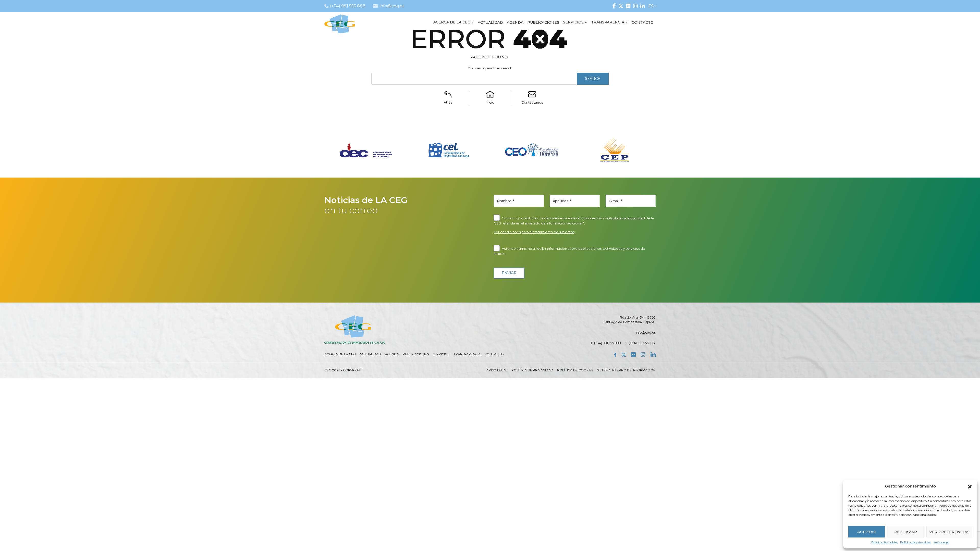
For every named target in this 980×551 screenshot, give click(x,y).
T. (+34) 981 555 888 (605, 343)
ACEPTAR (866, 531)
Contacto (494, 354)
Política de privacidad (915, 542)
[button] (969, 486)
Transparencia (467, 354)
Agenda (392, 354)
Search (593, 78)
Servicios (441, 354)
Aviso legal (941, 542)
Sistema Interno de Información (626, 370)
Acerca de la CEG (340, 354)
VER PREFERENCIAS (949, 531)
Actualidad (370, 354)
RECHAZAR (905, 531)
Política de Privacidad (627, 218)
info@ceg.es (646, 332)
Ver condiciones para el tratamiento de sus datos (534, 232)
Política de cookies (884, 542)
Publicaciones (416, 354)
